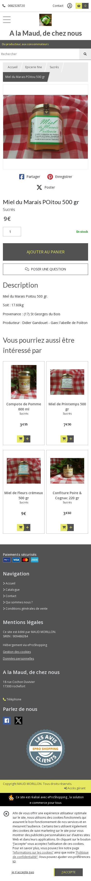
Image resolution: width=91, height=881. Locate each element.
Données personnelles (18, 659)
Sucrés (54, 67)
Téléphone (13, 699)
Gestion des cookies (17, 652)
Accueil (12, 67)
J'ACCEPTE (68, 872)
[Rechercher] (85, 54)
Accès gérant (76, 788)
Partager (32, 176)
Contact (58, 6)
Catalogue (12, 590)
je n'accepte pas (23, 872)
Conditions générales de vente (26, 609)
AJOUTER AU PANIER (46, 252)
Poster (49, 187)
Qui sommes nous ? (19, 602)
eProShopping (57, 797)
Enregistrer (63, 176)
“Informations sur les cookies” (33, 852)
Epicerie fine (33, 67)
